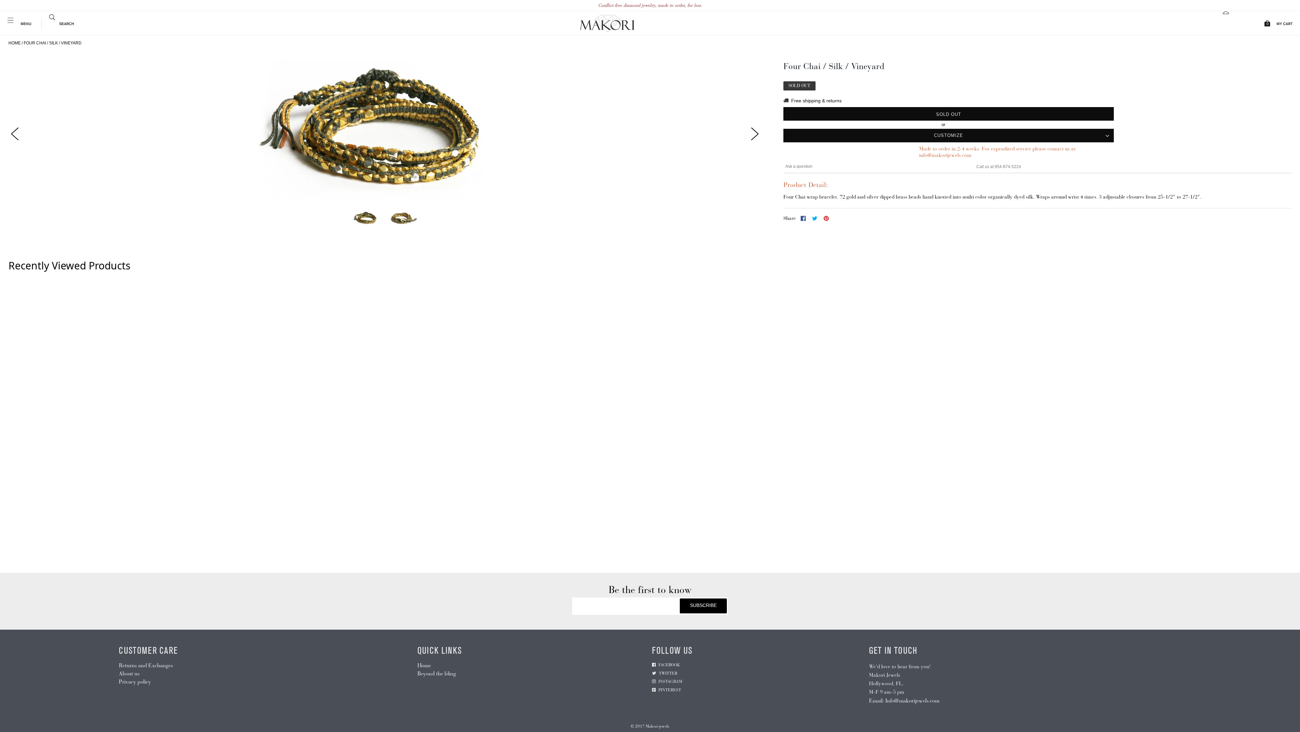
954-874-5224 (1008, 166)
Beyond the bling (436, 673)
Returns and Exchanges (146, 665)
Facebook (669, 665)
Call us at (985, 166)
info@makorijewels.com (945, 155)
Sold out (948, 114)
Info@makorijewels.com (912, 700)
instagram (670, 681)
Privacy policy (135, 681)
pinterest (669, 690)
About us (129, 673)
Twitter (668, 673)
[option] (385, 129)
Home (14, 43)
